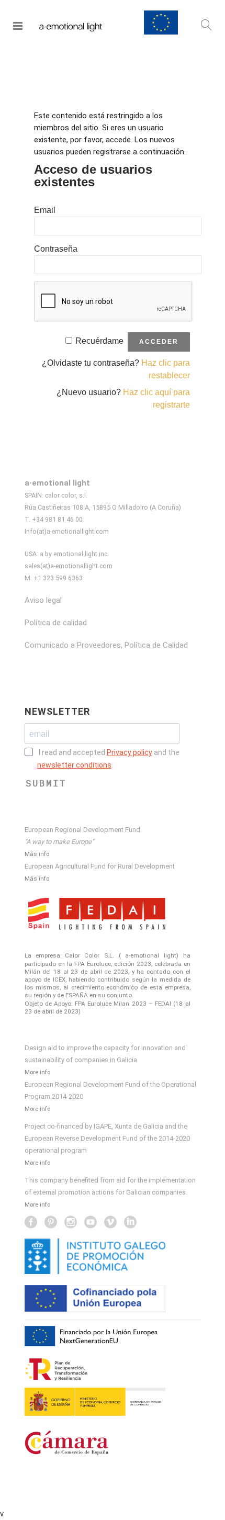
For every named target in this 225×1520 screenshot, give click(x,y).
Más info (37, 854)
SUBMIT (46, 783)
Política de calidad (56, 622)
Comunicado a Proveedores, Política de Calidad (106, 645)
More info (37, 1072)
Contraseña (55, 248)
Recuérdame (99, 340)
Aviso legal (43, 600)
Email (44, 210)
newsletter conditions (74, 765)
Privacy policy (129, 752)
